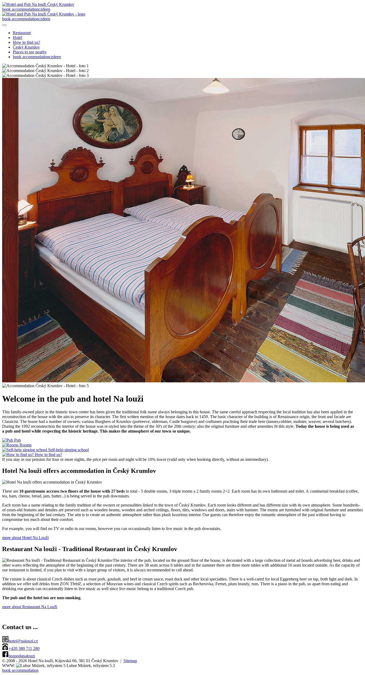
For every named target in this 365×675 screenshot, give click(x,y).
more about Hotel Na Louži (25, 537)
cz (40, 9)
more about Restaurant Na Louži (29, 607)
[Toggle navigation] (4, 25)
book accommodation (20, 9)
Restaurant (22, 32)
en (48, 9)
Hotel (17, 37)
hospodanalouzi (22, 656)
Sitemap (130, 660)
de (44, 9)
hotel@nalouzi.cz (23, 641)
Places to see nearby (30, 52)
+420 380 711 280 (24, 648)
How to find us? (26, 42)
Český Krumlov (26, 47)
